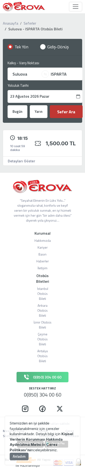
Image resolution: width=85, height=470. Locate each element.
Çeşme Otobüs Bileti (42, 339)
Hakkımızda (42, 240)
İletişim (42, 267)
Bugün (17, 111)
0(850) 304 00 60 (42, 394)
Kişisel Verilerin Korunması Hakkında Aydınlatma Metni (41, 439)
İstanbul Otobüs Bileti (42, 293)
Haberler (42, 261)
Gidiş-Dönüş (58, 47)
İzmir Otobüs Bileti (42, 325)
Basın (42, 254)
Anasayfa (10, 23)
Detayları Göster (21, 161)
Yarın (38, 111)
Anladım (19, 456)
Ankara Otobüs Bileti (42, 310)
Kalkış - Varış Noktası (23, 63)
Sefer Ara (66, 112)
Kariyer (43, 247)
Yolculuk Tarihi (18, 85)
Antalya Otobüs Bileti (42, 355)
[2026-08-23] (45, 96)
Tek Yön (21, 47)
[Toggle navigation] (75, 6)
